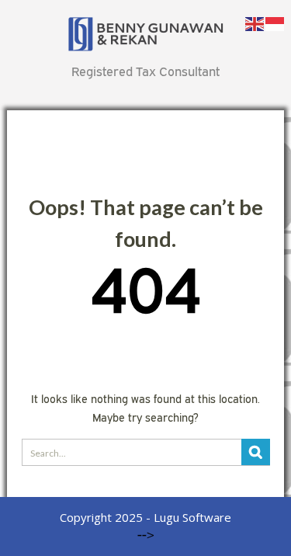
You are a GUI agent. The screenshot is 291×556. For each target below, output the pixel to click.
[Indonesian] (275, 22)
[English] (255, 22)
